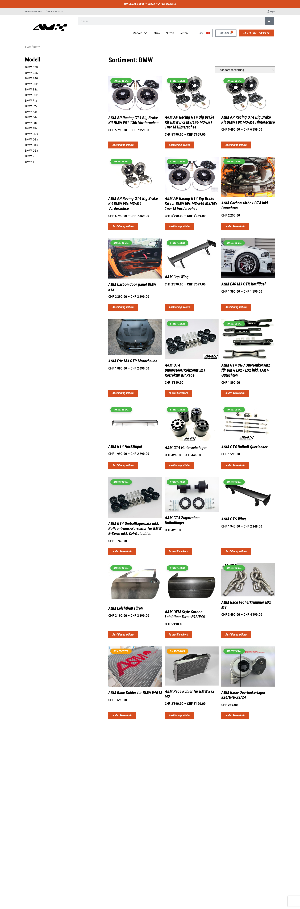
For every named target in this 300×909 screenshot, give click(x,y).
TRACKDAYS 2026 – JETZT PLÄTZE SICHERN (150, 3)
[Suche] (269, 21)
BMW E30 (31, 67)
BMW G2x (31, 134)
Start (28, 46)
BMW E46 (31, 78)
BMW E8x (31, 89)
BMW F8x (31, 122)
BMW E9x (31, 95)
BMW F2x (31, 106)
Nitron (170, 33)
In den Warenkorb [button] (235, 226)
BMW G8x (31, 150)
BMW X (29, 156)
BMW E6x (31, 84)
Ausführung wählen (123, 145)
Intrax (156, 33)
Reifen (184, 33)
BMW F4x (31, 117)
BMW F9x (31, 128)
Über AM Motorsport (55, 11)
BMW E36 (31, 72)
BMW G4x (31, 145)
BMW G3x (31, 139)
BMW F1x (31, 100)
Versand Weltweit (33, 11)
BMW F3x (31, 111)
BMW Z (29, 161)
